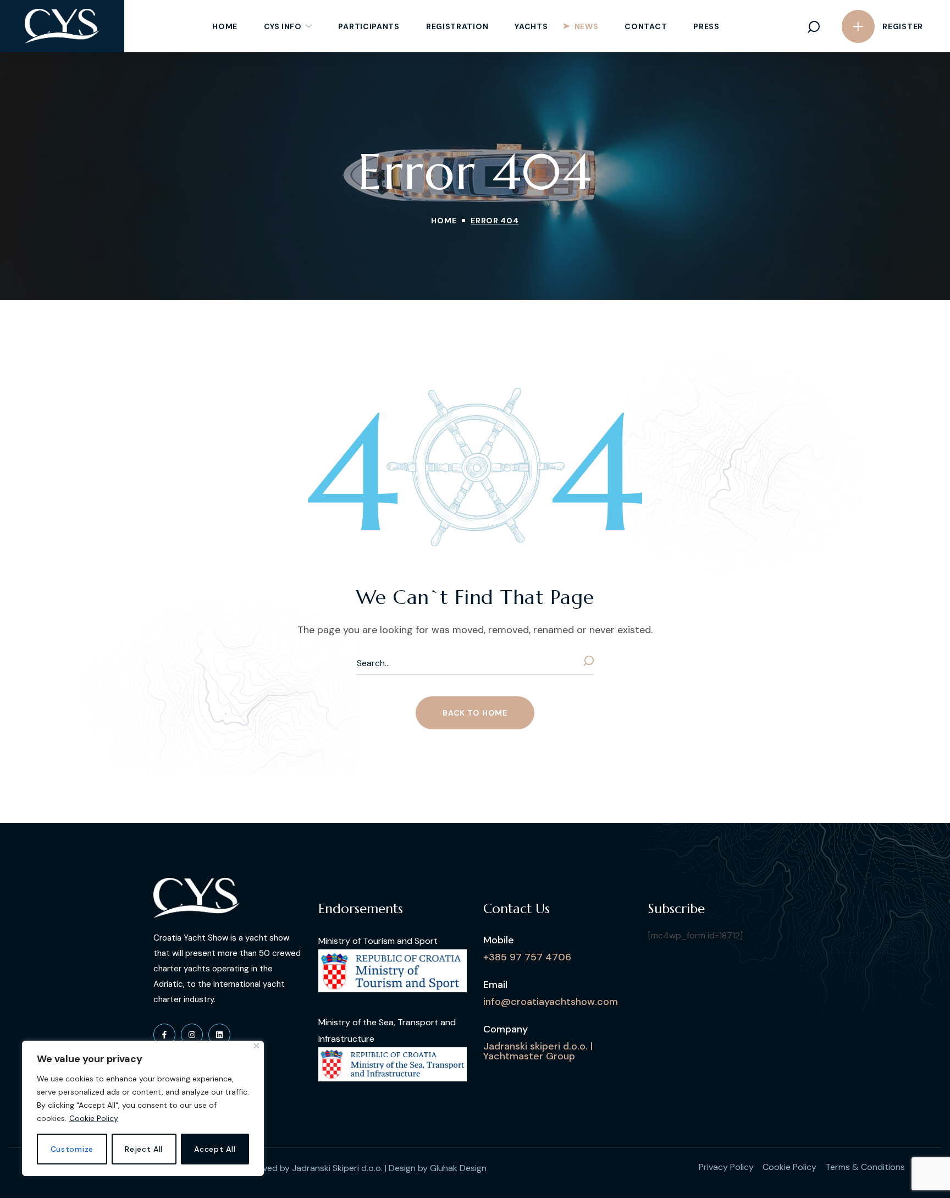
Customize (72, 1149)
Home (443, 221)
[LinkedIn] (219, 1035)
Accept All (214, 1149)
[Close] (256, 1045)
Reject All (144, 1149)
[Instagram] (192, 1035)
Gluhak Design (458, 1168)
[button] (814, 26)
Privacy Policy (726, 1167)
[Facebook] (164, 1035)
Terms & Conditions (865, 1167)
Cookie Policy (93, 1118)
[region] (143, 1108)
